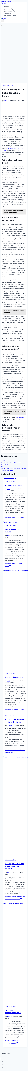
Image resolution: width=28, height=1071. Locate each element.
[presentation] (15, 478)
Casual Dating (8, 8)
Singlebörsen (7, 13)
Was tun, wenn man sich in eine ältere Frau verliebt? (14, 866)
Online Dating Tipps (9, 10)
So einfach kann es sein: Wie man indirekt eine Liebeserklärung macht (13, 468)
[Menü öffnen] (2, 20)
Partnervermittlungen (9, 11)
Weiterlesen (14, 517)
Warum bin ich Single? (14, 485)
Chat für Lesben (20, 417)
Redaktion (7, 100)
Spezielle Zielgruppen (10, 15)
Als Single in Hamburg (14, 677)
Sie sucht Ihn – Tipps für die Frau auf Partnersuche (11, 462)
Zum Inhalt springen (6, 1)
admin (8, 489)
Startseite (6, 6)
